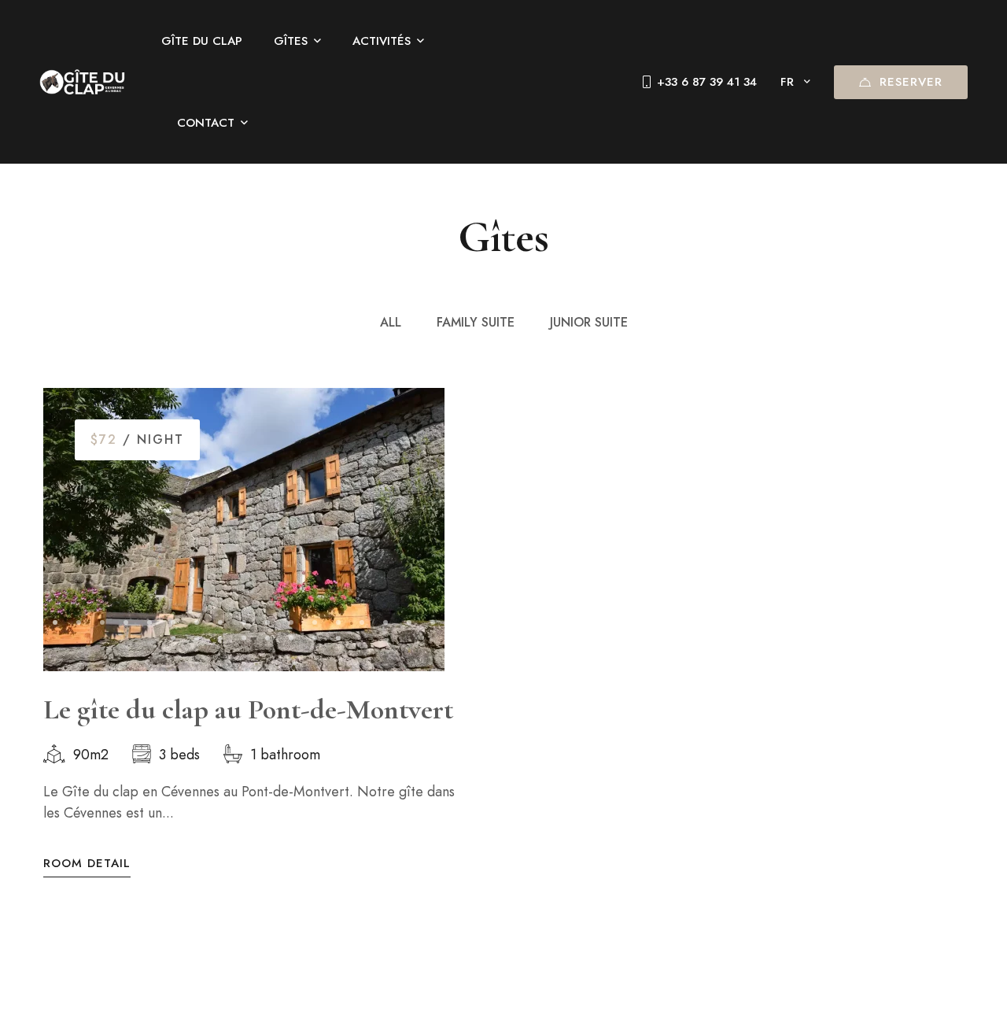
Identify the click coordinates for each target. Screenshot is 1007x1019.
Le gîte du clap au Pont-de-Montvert (248, 709)
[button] (55, 622)
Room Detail (87, 863)
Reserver (911, 81)
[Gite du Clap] (82, 81)
